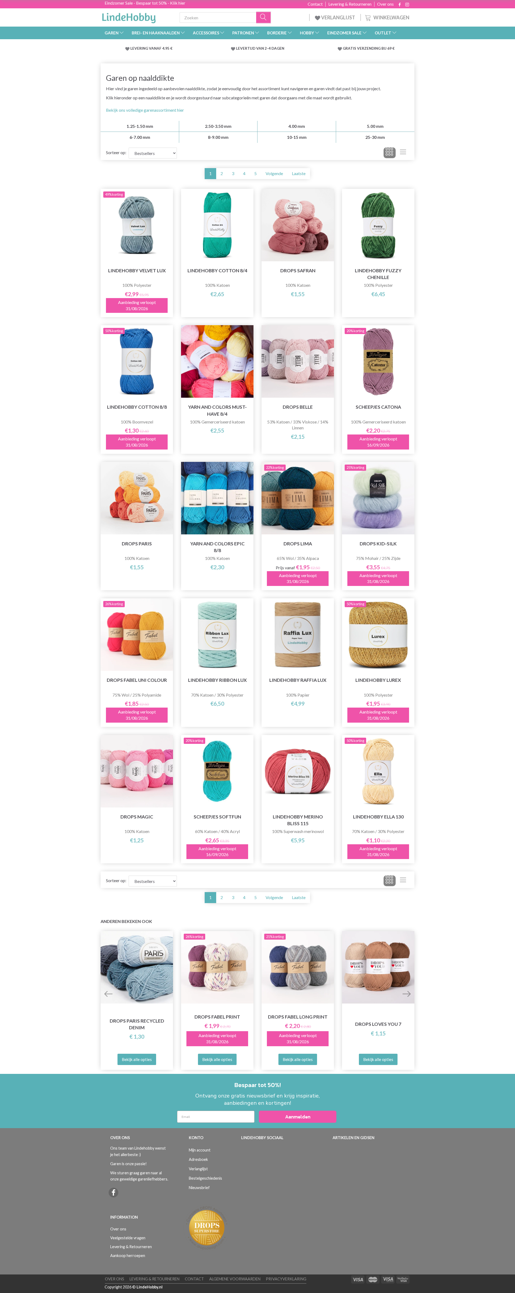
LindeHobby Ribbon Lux (217, 680)
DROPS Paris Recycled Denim (137, 1024)
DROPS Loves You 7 (378, 1024)
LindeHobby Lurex (378, 680)
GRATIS (350, 48)
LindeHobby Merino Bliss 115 (298, 820)
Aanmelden (297, 1116)
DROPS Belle (298, 407)
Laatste (299, 173)
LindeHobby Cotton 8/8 (137, 407)
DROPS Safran (297, 270)
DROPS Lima (298, 543)
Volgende (274, 173)
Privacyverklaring (286, 1279)
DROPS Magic (136, 817)
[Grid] (390, 152)
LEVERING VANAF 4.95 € (151, 48)
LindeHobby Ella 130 (378, 817)
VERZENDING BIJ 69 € (376, 48)
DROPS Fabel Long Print (298, 1017)
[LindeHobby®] (129, 16)
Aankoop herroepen (127, 1255)
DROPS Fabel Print (217, 1017)
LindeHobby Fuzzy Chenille (378, 274)
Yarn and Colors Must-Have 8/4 (217, 410)
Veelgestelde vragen (127, 1238)
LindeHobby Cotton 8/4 (217, 270)
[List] (403, 152)
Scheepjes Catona (378, 407)
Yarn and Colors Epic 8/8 (217, 547)
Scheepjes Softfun (217, 817)
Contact (315, 4)
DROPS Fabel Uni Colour (137, 680)
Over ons (385, 4)
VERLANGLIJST (337, 17)
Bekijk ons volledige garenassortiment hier (145, 110)
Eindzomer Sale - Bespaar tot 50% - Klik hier (145, 2)
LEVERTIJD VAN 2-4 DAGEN (260, 48)
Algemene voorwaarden (234, 1279)
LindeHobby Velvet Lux (137, 270)
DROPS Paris (137, 543)
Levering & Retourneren (349, 4)
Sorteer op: (116, 152)
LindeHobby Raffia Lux (297, 680)
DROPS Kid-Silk (378, 543)
